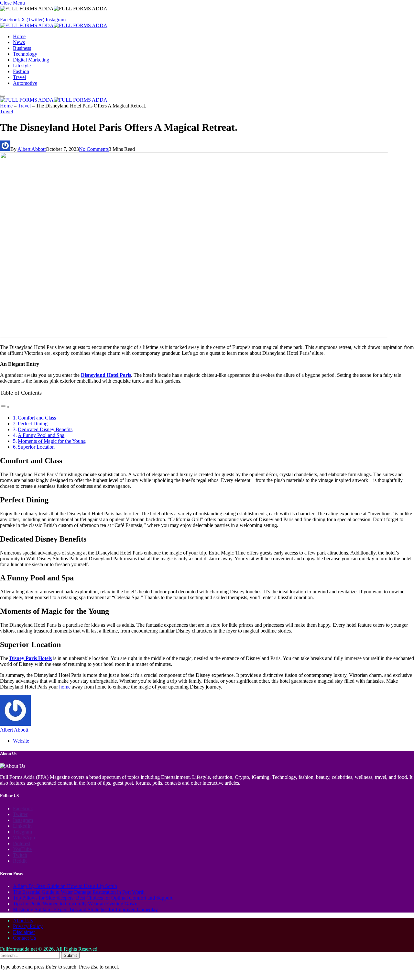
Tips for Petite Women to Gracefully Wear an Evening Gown (75, 903)
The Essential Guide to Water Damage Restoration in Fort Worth (79, 892)
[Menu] (2, 96)
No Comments (94, 149)
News (19, 42)
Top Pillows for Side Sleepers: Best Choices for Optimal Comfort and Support (92, 898)
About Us (23, 920)
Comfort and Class (37, 417)
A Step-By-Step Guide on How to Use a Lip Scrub (65, 886)
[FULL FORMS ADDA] (53, 25)
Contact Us (24, 938)
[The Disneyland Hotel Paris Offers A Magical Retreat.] (194, 336)
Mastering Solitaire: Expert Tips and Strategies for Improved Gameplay (85, 909)
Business (22, 48)
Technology (25, 54)
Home (19, 36)
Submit (70, 955)
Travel (19, 77)
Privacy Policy (28, 926)
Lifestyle (22, 65)
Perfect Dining (33, 423)
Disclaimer (24, 932)
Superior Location (36, 447)
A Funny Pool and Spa (41, 435)
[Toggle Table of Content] (5, 406)
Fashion (21, 71)
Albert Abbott (31, 149)
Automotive (25, 83)
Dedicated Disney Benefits (45, 429)
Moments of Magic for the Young (52, 441)
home (65, 686)
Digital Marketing (31, 59)
